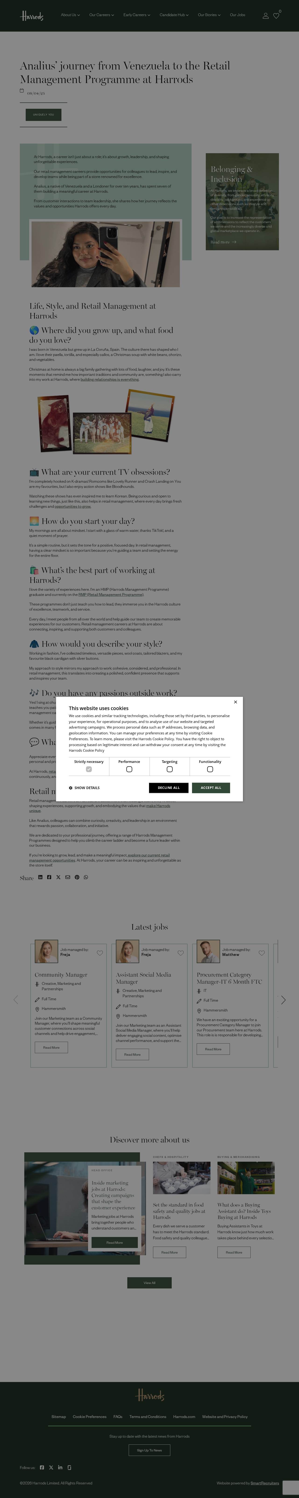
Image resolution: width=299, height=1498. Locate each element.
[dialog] (149, 749)
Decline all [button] (169, 787)
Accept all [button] (211, 787)
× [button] (235, 702)
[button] (84, 788)
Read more (113, 751)
